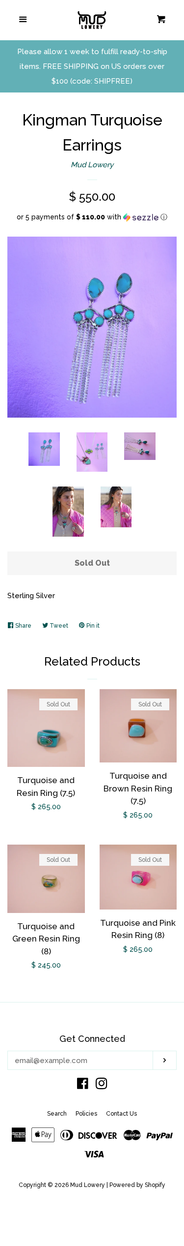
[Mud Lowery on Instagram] (101, 1085)
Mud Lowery (92, 164)
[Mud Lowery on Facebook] (83, 1085)
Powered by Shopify (137, 1185)
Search (57, 1113)
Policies (86, 1113)
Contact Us (121, 1113)
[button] (92, 217)
